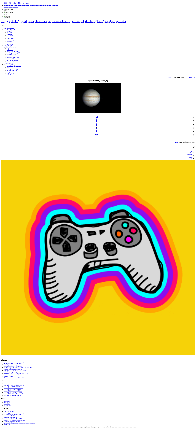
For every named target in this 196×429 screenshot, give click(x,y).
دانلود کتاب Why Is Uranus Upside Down (14, 385)
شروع (96, 116)
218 (96, 121)
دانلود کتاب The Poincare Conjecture (13, 395)
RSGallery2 (175, 142)
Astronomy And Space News (11, 7)
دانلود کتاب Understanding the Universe (13, 388)
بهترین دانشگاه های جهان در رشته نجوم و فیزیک (16, 373)
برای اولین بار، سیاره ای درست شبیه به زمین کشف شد (18, 367)
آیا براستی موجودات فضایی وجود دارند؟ (14, 363)
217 (96, 123)
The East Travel (7, 405)
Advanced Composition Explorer (12, 421)
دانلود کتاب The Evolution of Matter (12, 389)
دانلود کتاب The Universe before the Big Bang (15, 393)
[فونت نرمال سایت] (8, 11)
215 (96, 125)
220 (96, 119)
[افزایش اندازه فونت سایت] (8, 9)
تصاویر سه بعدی (8, 412)
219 (96, 120)
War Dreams (7, 401)
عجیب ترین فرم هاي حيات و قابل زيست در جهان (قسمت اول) (19, 423)
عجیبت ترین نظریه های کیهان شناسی (13, 374)
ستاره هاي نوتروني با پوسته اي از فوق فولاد (14, 420)
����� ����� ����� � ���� (16, 3)
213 (96, 128)
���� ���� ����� (12, 2)
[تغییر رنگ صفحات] (7, 15)
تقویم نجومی (7, 424)
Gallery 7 (170, 77)
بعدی (96, 132)
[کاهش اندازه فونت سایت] (9, 12)
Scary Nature (7, 402)
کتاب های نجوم (7, 364)
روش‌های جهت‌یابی (8, 376)
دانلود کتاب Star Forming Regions (12, 386)
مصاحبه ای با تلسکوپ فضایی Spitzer (13, 418)
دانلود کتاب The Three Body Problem (13, 392)
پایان (96, 134)
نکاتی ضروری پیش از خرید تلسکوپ (13, 371)
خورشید (6, 383)
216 (96, 124)
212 (96, 130)
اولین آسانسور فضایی (9, 415)
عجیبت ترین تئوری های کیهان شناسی (13, 369)
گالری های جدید (191, 77)
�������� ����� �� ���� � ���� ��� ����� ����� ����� (31, 5)
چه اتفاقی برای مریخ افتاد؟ (10, 417)
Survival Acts (7, 404)
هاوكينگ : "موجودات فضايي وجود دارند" (14, 377)
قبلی (96, 117)
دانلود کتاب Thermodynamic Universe (13, 391)
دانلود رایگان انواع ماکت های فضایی (13, 366)
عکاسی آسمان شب (9, 411)
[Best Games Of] (98, 354)
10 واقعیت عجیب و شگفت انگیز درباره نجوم (15, 370)
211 (96, 131)
